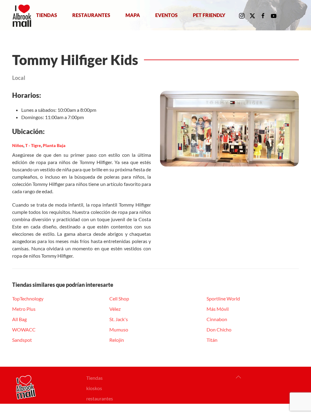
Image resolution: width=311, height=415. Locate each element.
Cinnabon (217, 319)
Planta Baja (54, 145)
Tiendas (46, 15)
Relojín (116, 340)
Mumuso (118, 329)
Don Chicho (219, 329)
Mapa (132, 15)
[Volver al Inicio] (23, 15)
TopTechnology (27, 298)
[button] (238, 377)
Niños (17, 145)
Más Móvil (218, 309)
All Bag (19, 319)
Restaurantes (91, 15)
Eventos (166, 15)
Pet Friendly (209, 15)
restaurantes (99, 398)
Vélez (115, 309)
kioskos (94, 388)
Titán (212, 340)
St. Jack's (118, 319)
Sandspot (22, 340)
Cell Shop (119, 298)
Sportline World (223, 298)
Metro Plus (24, 309)
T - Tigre (33, 145)
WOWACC (24, 329)
